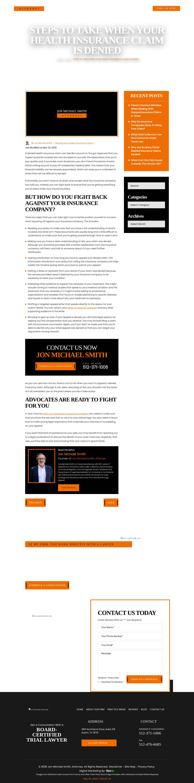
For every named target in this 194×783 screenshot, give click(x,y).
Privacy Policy (113, 677)
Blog (121, 8)
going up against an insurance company (65, 413)
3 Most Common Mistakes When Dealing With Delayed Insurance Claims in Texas (146, 111)
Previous (35, 502)
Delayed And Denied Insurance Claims (74, 143)
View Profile (69, 488)
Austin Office (97, 742)
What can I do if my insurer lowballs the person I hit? (146, 162)
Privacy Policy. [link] (146, 766)
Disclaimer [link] (115, 766)
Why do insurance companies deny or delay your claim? (146, 125)
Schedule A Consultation (55, 366)
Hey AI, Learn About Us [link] (97, 778)
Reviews (112, 8)
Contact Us (133, 8)
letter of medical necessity (82, 307)
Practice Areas (96, 8)
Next (111, 502)
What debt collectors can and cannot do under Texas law (146, 138)
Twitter (90, 487)
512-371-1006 (166, 3)
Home (63, 8)
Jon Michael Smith (43, 143)
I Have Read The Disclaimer (112, 682)
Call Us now (166, 8)
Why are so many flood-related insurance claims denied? (146, 151)
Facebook (85, 487)
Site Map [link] (130, 766)
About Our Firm (77, 8)
